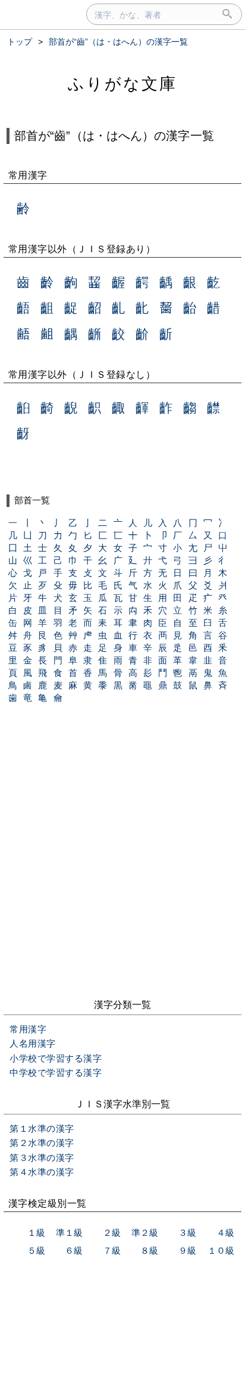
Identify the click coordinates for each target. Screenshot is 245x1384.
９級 (187, 1250)
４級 (225, 1233)
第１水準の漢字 (42, 1128)
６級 (74, 1250)
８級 (149, 1250)
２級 (112, 1233)
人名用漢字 (33, 1043)
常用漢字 (28, 1029)
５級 (36, 1250)
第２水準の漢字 (42, 1143)
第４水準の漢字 (42, 1172)
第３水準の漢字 (42, 1158)
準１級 (69, 1233)
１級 (36, 1233)
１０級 (221, 1250)
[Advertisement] (122, 861)
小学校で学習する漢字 (56, 1058)
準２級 (144, 1233)
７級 (112, 1250)
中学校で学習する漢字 (56, 1072)
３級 (187, 1233)
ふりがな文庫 (122, 83)
